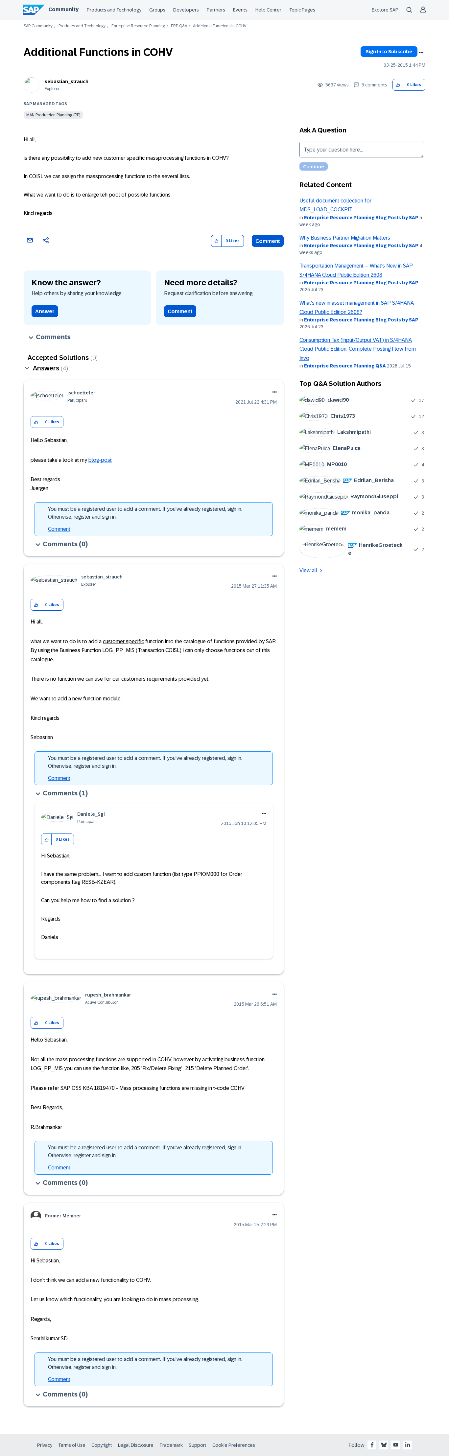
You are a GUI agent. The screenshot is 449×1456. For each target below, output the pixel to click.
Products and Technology (114, 9)
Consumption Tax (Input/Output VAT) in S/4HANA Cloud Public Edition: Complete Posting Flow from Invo (357, 349)
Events (240, 9)
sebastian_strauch (66, 81)
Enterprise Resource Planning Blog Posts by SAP (361, 217)
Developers (186, 9)
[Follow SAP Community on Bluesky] (384, 1444)
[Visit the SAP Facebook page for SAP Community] (372, 1444)
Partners (216, 9)
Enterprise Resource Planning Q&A (345, 365)
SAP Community (38, 26)
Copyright (101, 1445)
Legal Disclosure (136, 1445)
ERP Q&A (179, 26)
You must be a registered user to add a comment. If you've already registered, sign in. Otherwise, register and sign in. (145, 513)
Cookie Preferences (233, 1445)
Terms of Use (71, 1445)
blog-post (100, 460)
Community (63, 9)
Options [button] (421, 52)
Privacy (44, 1445)
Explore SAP (385, 9)
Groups (157, 9)
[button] (398, 85)
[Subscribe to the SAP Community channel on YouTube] (395, 1444)
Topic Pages (302, 9)
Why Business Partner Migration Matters (344, 238)
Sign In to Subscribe (389, 51)
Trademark (171, 1445)
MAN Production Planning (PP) (53, 115)
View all (308, 570)
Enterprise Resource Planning (138, 26)
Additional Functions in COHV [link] (219, 26)
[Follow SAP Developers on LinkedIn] (407, 1444)
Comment (267, 241)
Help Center (268, 9)
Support (197, 1445)
